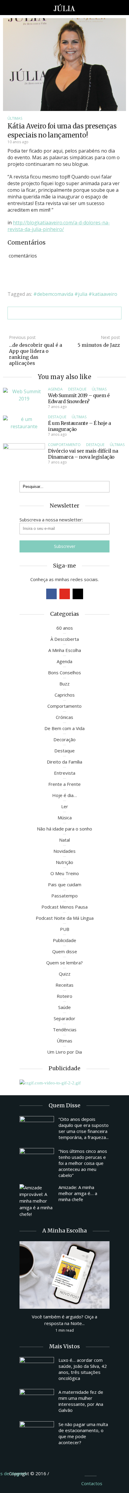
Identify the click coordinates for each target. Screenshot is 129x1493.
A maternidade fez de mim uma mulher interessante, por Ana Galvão (80, 1401)
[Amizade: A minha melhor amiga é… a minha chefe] (37, 1200)
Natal (64, 840)
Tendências (64, 1029)
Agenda (55, 389)
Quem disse (64, 951)
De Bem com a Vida (64, 728)
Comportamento (64, 444)
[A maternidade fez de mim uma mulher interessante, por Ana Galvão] (37, 1402)
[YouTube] (64, 594)
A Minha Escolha (64, 650)
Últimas (15, 118)
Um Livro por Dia (64, 1052)
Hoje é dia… (64, 795)
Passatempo (64, 896)
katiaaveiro (104, 294)
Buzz (64, 684)
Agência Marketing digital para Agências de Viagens (61, 1472)
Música (65, 818)
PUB (64, 929)
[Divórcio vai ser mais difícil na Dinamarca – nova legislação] (24, 458)
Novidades (64, 851)
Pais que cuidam (64, 884)
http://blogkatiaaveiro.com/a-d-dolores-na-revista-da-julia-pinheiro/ (59, 225)
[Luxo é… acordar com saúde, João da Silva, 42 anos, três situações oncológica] (37, 1370)
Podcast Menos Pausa (64, 907)
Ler (64, 806)
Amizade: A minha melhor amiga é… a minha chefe (77, 1193)
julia (82, 294)
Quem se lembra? (64, 963)
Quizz (64, 974)
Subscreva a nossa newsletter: (51, 520)
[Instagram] (78, 594)
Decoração (64, 739)
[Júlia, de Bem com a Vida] (64, 7)
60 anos (64, 628)
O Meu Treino (64, 873)
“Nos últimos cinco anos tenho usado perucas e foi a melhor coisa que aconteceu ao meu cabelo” (82, 1163)
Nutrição (64, 862)
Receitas (65, 985)
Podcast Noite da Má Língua (65, 918)
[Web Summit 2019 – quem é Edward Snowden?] (24, 394)
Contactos (91, 1483)
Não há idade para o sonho (64, 829)
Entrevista (64, 773)
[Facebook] (51, 594)
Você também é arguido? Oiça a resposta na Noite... (64, 1320)
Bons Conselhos (64, 672)
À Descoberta (64, 639)
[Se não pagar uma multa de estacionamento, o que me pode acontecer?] (37, 1434)
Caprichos (65, 695)
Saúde (64, 1007)
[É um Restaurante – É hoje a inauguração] (24, 422)
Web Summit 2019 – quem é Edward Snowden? (79, 398)
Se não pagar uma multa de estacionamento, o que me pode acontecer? (83, 1433)
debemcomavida (55, 294)
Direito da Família (64, 762)
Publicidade (64, 940)
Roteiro (64, 996)
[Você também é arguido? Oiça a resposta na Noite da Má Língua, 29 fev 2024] (65, 1274)
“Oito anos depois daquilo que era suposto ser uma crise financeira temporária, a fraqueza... (83, 1128)
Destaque (77, 389)
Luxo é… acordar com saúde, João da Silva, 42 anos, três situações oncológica (82, 1369)
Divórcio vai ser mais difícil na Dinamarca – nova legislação (83, 454)
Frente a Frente (64, 784)
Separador (64, 1018)
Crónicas (64, 717)
